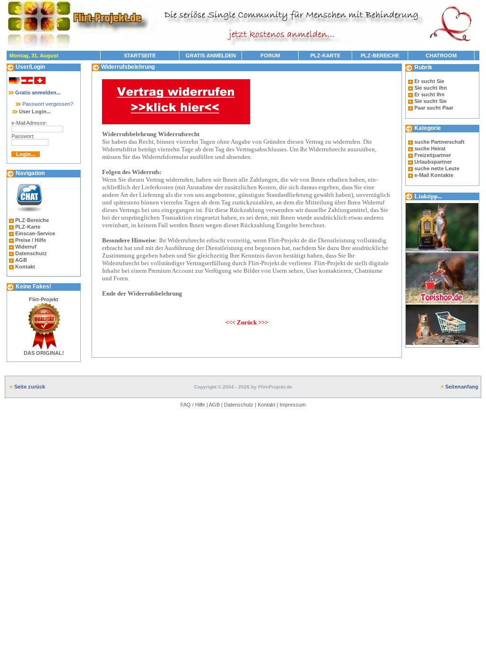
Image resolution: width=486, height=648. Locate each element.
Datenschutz (31, 253)
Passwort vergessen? (47, 104)
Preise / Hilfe (30, 240)
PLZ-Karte (27, 227)
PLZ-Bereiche (32, 220)
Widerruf (26, 247)
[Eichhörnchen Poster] (442, 345)
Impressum (293, 404)
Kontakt (25, 266)
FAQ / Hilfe (192, 404)
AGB (21, 260)
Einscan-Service (35, 233)
